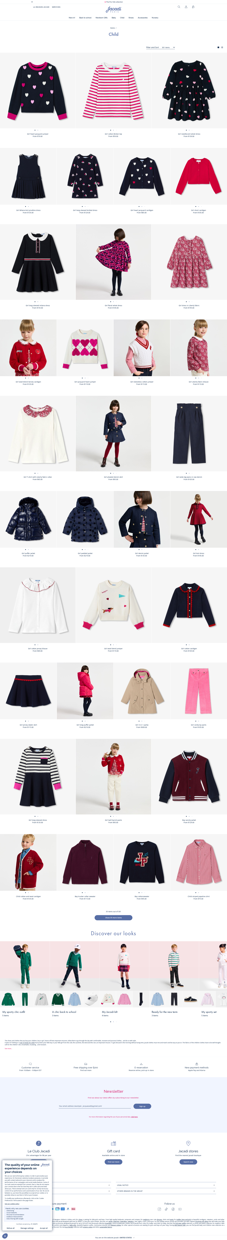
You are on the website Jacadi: (113, 1237)
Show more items (113, 918)
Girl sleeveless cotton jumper (141, 382)
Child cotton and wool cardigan (28, 896)
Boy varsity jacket (189, 820)
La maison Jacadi (19, 1191)
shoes (80, 1219)
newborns (146, 1219)
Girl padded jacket (85, 553)
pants (172, 1219)
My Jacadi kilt (109, 1012)
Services (56, 7)
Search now (188, 1162)
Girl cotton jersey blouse (37, 648)
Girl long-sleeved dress (38, 820)
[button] (72, 17)
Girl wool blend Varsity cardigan (28, 382)
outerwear (123, 1221)
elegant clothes (116, 1225)
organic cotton (87, 1227)
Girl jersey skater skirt (28, 725)
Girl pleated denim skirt (113, 477)
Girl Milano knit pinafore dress (28, 210)
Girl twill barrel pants (113, 820)
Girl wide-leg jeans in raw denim (189, 477)
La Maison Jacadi (41, 7)
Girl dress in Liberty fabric (189, 305)
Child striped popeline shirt (199, 896)
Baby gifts (73, 1225)
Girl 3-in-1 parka (141, 725)
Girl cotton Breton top (113, 134)
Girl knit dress (198, 553)
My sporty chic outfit (13, 1012)
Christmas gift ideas (201, 1221)
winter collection (114, 1221)
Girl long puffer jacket (85, 725)
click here (134, 1117)
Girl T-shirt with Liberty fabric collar (38, 477)
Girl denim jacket (142, 553)
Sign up (142, 1106)
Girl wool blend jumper (113, 648)
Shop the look (39, 1013)
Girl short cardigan (198, 210)
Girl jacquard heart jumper (85, 382)
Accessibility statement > (114, 2)
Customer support (20, 1185)
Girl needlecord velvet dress (189, 134)
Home (112, 28)
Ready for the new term (164, 1012)
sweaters (131, 1221)
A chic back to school (64, 1012)
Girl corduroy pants (198, 725)
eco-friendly (69, 1227)
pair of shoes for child (27, 1043)
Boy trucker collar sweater (85, 896)
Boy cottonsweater (142, 896)
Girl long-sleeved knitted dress (85, 210)
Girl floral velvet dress (113, 305)
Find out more (113, 1162)
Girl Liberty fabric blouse (198, 382)
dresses (159, 1219)
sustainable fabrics (106, 1227)
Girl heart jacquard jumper (37, 134)
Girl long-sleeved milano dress (38, 305)
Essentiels (108, 1223)
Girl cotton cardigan (189, 648)
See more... (8, 1049)
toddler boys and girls (183, 1219)
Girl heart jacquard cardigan (142, 210)
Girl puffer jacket (28, 553)
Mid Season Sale (180, 1225)
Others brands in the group (129, 1191)
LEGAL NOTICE (122, 1185)
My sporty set (208, 1012)
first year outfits (180, 1223)
